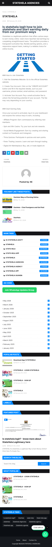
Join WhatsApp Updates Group (19, 290)
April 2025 (26, 336)
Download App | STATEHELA (25, 360)
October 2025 (26, 313)
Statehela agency (24, 266)
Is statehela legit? (24, 240)
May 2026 (26, 301)
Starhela (24, 244)
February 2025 (26, 344)
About (24, 540)
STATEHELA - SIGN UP (22, 380)
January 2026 (26, 309)
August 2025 (26, 320)
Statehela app (24, 271)
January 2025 (26, 348)
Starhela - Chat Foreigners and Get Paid (29, 207)
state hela (24, 249)
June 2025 (26, 328)
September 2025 (26, 316)
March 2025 (26, 340)
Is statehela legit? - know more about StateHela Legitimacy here (21, 440)
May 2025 (26, 332)
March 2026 (26, 305)
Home (4, 12)
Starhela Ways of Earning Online (26, 197)
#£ (5, 21)
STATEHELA (18, 390)
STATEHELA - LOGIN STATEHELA (26, 370)
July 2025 (26, 324)
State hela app (24, 253)
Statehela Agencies (24, 262)
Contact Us (33, 540)
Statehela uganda (24, 275)
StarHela (17, 217)
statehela (24, 258)
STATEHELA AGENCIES (26, 3)
